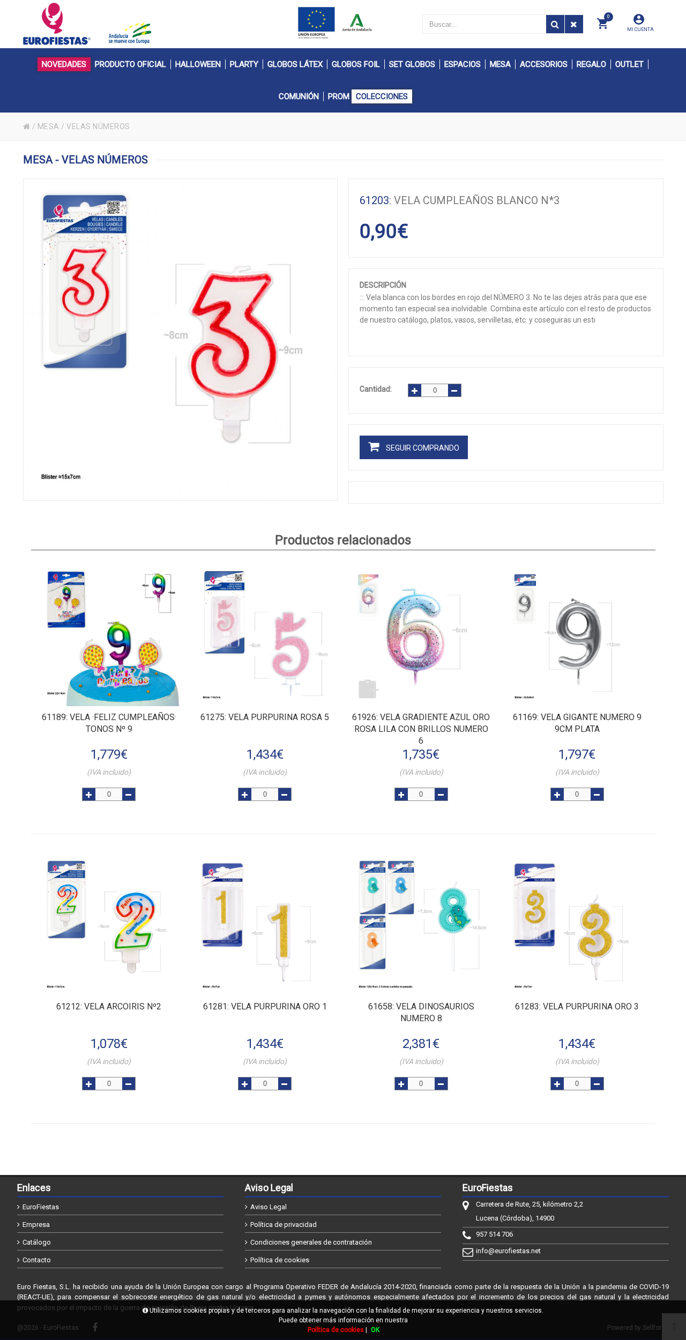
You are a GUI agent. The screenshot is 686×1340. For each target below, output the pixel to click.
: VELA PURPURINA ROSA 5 (264, 717)
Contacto (37, 1260)
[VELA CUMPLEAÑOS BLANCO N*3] (180, 339)
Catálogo (37, 1242)
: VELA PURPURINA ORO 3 (577, 1006)
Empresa (36, 1225)
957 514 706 (494, 1234)
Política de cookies (279, 1260)
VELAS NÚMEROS (98, 126)
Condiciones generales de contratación (311, 1242)
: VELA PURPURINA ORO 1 (265, 1006)
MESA (48, 126)
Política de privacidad (283, 1225)
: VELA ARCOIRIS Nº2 (108, 1006)
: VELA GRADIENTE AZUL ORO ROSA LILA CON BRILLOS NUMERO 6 (421, 729)
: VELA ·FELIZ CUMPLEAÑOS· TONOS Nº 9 (109, 723)
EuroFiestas (41, 1207)
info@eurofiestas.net (508, 1251)
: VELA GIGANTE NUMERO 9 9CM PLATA (577, 723)
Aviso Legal (268, 1207)
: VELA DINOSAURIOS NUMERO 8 (421, 1012)
